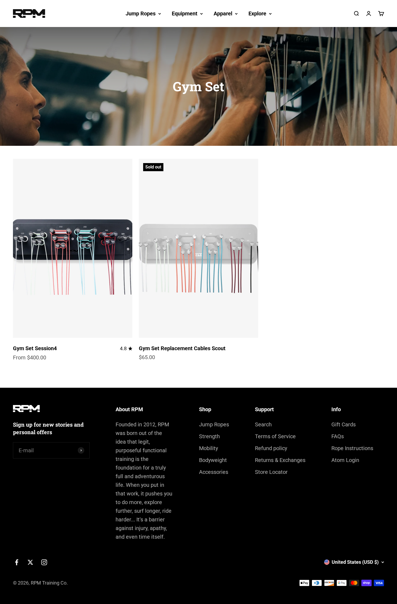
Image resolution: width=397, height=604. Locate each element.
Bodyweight (213, 460)
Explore (257, 13)
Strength (209, 436)
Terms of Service (275, 436)
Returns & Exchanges (280, 460)
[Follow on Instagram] (44, 562)
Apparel (223, 13)
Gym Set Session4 (35, 348)
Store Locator (271, 472)
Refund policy (271, 448)
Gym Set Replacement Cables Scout (182, 348)
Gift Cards (343, 424)
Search (263, 424)
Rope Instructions (352, 448)
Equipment (184, 13)
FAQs (337, 436)
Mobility (208, 448)
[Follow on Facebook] (16, 562)
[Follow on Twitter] (30, 562)
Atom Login (345, 460)
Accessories (213, 472)
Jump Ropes (141, 13)
